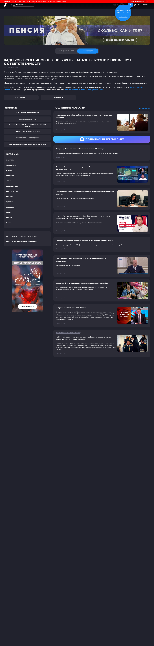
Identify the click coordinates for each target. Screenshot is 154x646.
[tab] (66, 51)
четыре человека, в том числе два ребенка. (84, 90)
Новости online (21, 97)
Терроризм (58, 97)
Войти (145, 4)
